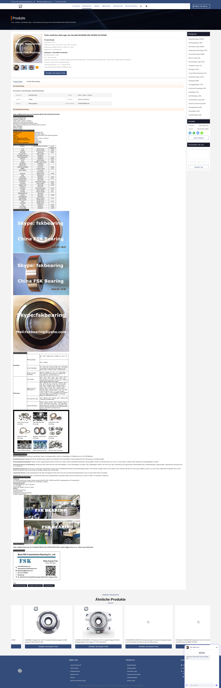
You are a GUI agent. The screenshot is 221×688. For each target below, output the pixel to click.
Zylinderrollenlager (132, 677)
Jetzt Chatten (198, 138)
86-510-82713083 (61, 1)
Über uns (105, 6)
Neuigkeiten (118, 6)
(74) (195, 65)
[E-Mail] (198, 133)
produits (17, 22)
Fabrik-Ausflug (74, 668)
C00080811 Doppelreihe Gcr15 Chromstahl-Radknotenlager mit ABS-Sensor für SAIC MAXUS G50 (33, 641)
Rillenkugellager (131, 668)
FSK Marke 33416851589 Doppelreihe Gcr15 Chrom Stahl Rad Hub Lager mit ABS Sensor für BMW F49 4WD (185, 641)
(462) (194, 69)
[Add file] (187, 685)
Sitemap (72, 677)
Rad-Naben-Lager (26, 22)
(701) (194, 92)
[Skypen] (190, 133)
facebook (183, 676)
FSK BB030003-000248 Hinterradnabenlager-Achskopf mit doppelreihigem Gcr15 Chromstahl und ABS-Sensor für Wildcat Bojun (135, 641)
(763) (196, 84)
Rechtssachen (131, 6)
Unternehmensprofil (75, 665)
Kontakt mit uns (74, 674)
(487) (198, 50)
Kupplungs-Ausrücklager (134, 674)
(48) (197, 88)
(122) (197, 73)
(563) (197, 103)
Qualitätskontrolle (75, 671)
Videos (96, 6)
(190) (194, 111)
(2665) (196, 46)
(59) (195, 107)
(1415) (196, 77)
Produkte (86, 6)
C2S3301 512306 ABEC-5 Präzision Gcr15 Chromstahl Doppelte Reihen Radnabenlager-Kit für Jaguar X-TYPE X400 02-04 (84, 641)
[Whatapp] (194, 133)
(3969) (196, 54)
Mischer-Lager (131, 680)
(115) (197, 62)
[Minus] (217, 647)
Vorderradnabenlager (20, 585)
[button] (41, 67)
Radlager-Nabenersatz (35, 585)
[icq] (202, 133)
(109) (195, 115)
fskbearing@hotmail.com (45, 1)
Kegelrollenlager (131, 665)
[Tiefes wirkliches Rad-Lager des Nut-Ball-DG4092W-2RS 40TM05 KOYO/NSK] (27, 48)
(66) (196, 99)
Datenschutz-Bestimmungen (78, 680)
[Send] (216, 685)
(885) (194, 81)
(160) (195, 96)
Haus (12, 22)
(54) (194, 58)
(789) (195, 43)
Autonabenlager (49, 585)
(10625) (196, 39)
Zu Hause (76, 6)
